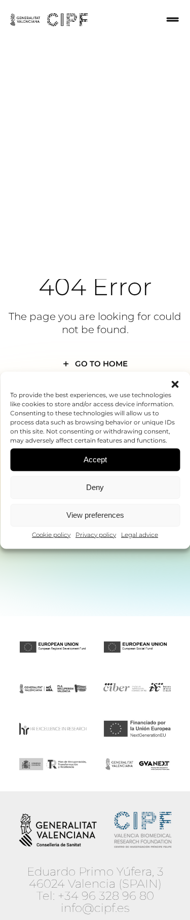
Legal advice (139, 534)
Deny (95, 487)
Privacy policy (95, 534)
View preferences (95, 515)
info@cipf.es (95, 908)
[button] (175, 384)
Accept (95, 459)
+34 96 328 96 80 (106, 896)
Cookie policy (51, 534)
